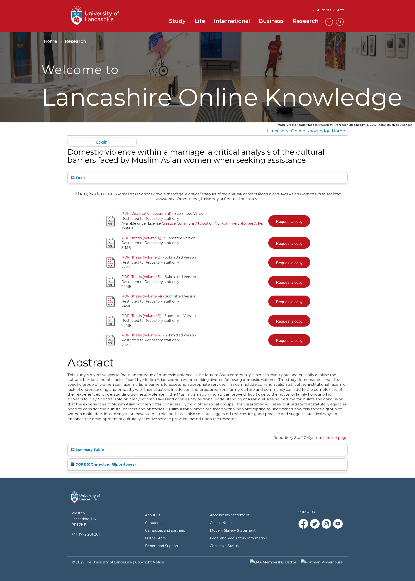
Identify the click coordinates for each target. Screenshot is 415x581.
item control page (331, 437)
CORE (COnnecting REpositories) (105, 464)
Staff (340, 10)
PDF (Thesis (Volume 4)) (142, 296)
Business (271, 21)
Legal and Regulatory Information (238, 538)
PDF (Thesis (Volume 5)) (141, 316)
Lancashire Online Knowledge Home (306, 130)
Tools (79, 178)
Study (177, 21)
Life (200, 21)
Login (102, 142)
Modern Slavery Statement (233, 530)
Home (50, 41)
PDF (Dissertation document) (146, 213)
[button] (289, 221)
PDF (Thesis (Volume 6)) (142, 335)
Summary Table (89, 450)
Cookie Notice (222, 523)
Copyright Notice (149, 562)
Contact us (154, 523)
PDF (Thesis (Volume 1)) (141, 238)
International (232, 21)
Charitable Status (224, 546)
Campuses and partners (165, 530)
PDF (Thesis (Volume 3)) (142, 277)
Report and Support (161, 546)
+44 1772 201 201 (85, 534)
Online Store (155, 538)
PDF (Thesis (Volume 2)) (142, 257)
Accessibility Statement (230, 515)
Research (305, 21)
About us (152, 515)
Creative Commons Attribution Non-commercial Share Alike (212, 223)
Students (323, 10)
